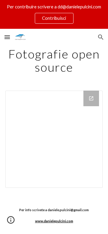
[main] (54, 60)
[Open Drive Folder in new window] (91, 98)
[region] (54, 14)
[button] (7, 37)
